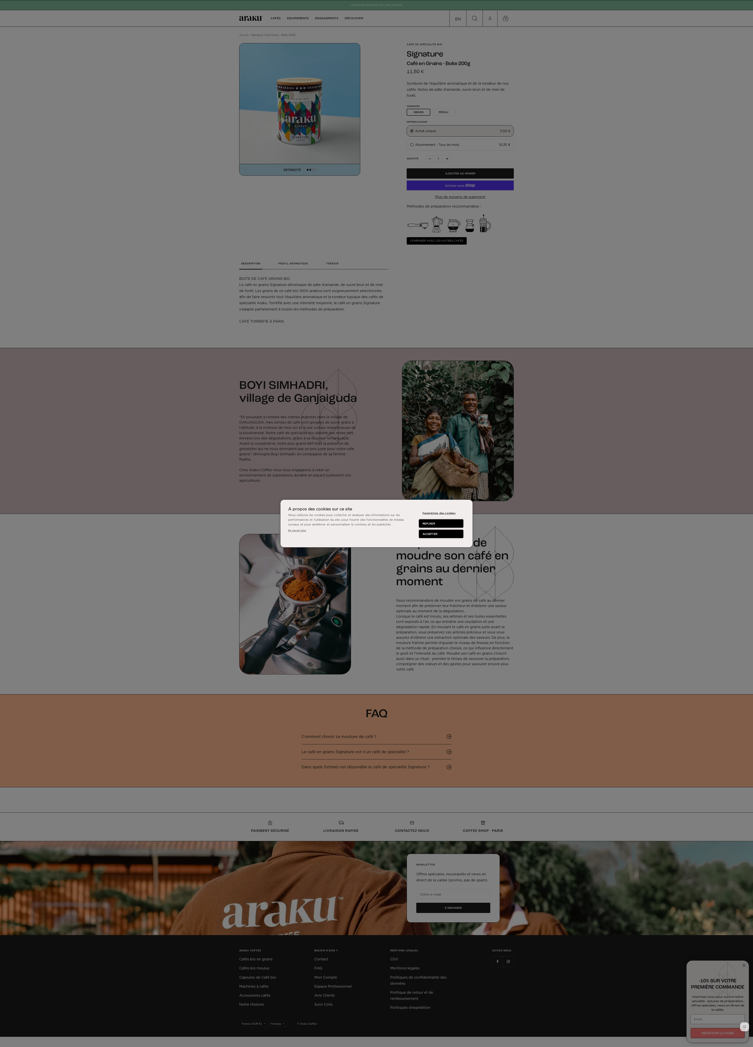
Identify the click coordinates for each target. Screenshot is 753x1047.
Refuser (429, 523)
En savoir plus (297, 530)
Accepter (430, 534)
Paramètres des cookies (439, 513)
